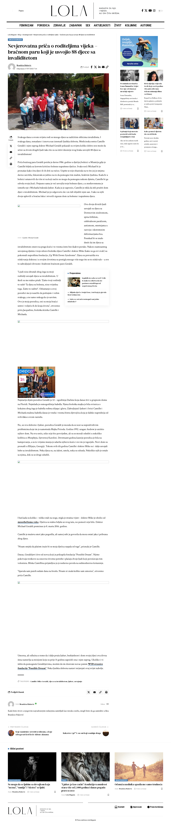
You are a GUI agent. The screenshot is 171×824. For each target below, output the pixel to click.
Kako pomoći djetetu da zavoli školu (152, 132)
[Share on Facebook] (91, 67)
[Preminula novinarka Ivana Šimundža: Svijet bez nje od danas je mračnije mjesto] (129, 75)
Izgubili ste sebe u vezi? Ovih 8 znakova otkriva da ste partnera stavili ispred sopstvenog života (94, 282)
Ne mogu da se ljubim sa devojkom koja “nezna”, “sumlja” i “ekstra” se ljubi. (29, 786)
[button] (10, 11)
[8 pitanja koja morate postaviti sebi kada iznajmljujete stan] (129, 123)
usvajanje (78, 681)
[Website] (107, 704)
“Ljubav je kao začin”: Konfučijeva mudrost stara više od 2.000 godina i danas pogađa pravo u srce (84, 787)
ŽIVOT (64, 780)
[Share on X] (95, 67)
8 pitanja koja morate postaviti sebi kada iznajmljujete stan (129, 134)
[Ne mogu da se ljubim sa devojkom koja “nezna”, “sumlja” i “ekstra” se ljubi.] (32, 766)
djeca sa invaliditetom (58, 681)
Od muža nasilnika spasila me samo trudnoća (138, 784)
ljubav (70, 681)
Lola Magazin (70, 795)
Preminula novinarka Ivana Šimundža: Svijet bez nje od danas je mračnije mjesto (129, 87)
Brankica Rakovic (24, 65)
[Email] (103, 67)
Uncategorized (15, 40)
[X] (146, 10)
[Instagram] (154, 10)
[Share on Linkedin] (99, 67)
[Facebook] (142, 10)
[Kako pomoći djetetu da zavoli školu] (153, 123)
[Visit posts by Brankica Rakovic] (11, 67)
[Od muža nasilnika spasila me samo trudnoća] (139, 766)
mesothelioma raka (28, 522)
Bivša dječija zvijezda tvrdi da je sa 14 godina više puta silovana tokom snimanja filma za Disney (153, 88)
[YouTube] (150, 10)
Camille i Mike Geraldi (39, 681)
